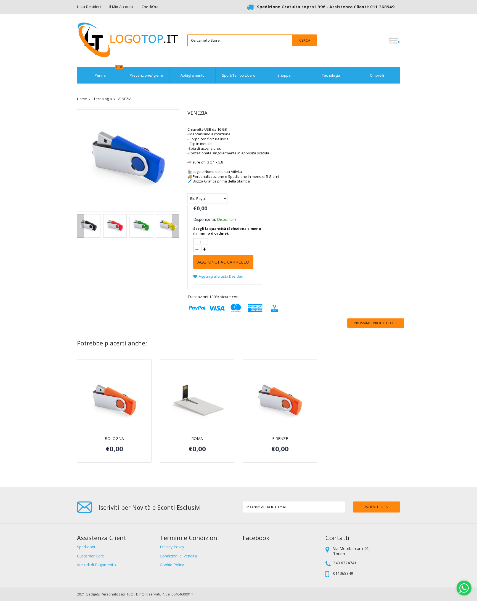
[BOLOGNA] (114, 402)
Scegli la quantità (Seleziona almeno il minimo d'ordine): (227, 231)
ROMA (197, 438)
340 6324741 (344, 562)
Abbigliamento (193, 75)
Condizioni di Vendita (178, 556)
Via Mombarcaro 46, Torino (351, 551)
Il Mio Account (121, 6)
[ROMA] (197, 402)
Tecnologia (331, 75)
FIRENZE (280, 438)
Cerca (305, 40)
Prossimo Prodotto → (376, 323)
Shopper (284, 75)
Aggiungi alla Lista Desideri (220, 276)
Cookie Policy (172, 564)
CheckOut (150, 6)
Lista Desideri (89, 6)
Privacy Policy (172, 546)
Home (82, 98)
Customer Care (90, 556)
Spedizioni (86, 546)
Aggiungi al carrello (223, 262)
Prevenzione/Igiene (146, 75)
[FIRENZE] (280, 402)
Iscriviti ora (376, 507)
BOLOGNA (114, 438)
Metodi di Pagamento (96, 564)
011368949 (343, 573)
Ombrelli (377, 75)
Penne (109, 72)
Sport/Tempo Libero (238, 75)
